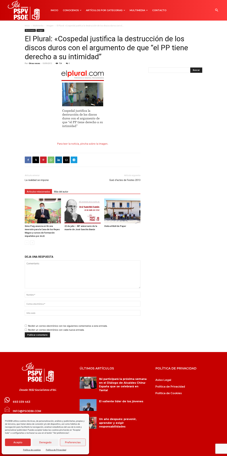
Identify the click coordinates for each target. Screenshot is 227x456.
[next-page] (32, 243)
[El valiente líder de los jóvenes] (88, 405)
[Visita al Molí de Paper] (122, 210)
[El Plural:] (38, 372)
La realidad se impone (37, 180)
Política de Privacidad (56, 450)
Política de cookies (32, 450)
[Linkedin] (58, 160)
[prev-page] (27, 243)
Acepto (17, 442)
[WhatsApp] (51, 160)
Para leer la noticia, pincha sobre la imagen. (82, 143)
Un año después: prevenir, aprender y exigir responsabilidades (117, 423)
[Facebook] (28, 160)
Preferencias (73, 442)
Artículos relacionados (38, 191)
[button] (216, 10)
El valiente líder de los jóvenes (121, 401)
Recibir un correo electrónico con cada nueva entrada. (56, 329)
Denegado (45, 442)
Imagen (50, 25)
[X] (35, 160)
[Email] (66, 160)
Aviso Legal (163, 380)
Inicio (27, 25)
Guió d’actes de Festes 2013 (124, 180)
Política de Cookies (168, 393)
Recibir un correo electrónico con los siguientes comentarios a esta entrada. (68, 326)
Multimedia (38, 25)
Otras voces (34, 63)
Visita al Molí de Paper (115, 226)
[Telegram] (74, 160)
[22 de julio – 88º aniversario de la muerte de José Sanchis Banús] (82, 210)
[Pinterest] (43, 160)
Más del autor (61, 191)
